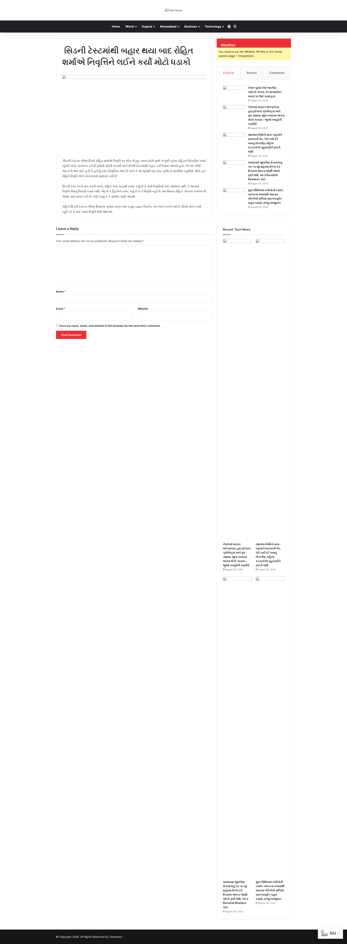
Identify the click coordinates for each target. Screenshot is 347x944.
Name (61, 291)
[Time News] (173, 10)
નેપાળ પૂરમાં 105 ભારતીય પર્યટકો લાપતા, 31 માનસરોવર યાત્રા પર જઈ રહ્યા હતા (265, 92)
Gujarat (147, 26)
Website (143, 308)
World (130, 26)
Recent (252, 73)
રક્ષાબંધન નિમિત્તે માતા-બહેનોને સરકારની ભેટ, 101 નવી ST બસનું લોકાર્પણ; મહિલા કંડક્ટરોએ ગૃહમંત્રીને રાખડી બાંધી (265, 143)
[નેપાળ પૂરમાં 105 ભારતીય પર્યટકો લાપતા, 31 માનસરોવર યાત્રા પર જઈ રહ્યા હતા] (234, 93)
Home (116, 26)
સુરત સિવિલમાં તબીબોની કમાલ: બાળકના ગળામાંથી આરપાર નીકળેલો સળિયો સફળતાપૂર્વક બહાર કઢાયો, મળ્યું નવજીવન (270, 890)
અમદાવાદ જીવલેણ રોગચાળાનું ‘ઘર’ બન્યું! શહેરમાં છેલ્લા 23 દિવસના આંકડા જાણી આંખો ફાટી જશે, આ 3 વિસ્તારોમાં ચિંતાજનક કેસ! (265, 171)
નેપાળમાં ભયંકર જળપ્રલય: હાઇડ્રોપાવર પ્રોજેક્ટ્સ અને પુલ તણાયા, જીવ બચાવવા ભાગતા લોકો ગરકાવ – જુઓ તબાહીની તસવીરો (266, 115)
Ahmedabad (168, 26)
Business (190, 26)
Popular (228, 73)
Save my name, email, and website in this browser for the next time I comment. (109, 325)
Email (60, 308)
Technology (213, 26)
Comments (277, 73)
